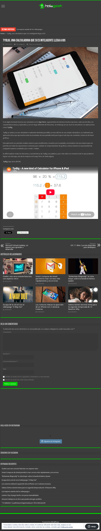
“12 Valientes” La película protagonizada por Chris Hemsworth (23, 503)
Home (2, 33)
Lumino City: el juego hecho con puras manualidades (34, 29)
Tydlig (5, 161)
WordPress (55, 522)
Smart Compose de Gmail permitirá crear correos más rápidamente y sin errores (48, 278)
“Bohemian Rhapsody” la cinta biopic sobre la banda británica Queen (81, 278)
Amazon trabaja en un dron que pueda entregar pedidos (22, 499)
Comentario (7, 332)
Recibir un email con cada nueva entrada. (19, 380)
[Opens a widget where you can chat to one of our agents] (92, 527)
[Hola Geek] (50, 6)
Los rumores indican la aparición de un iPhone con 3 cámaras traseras (49, 307)
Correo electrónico (10, 361)
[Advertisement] (50, 16)
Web (4, 369)
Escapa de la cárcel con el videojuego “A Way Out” (13, 306)
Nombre (6, 354)
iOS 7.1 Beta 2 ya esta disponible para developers (83, 245)
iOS (48, 132)
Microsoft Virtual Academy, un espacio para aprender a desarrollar (16, 246)
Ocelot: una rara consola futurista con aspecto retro (17, 277)
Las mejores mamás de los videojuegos (16, 491)
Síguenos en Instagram (52, 441)
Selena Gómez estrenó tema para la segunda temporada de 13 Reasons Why (82, 307)
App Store (42, 122)
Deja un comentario (35, 44)
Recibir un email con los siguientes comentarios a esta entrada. (27, 377)
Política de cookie (67, 527)
